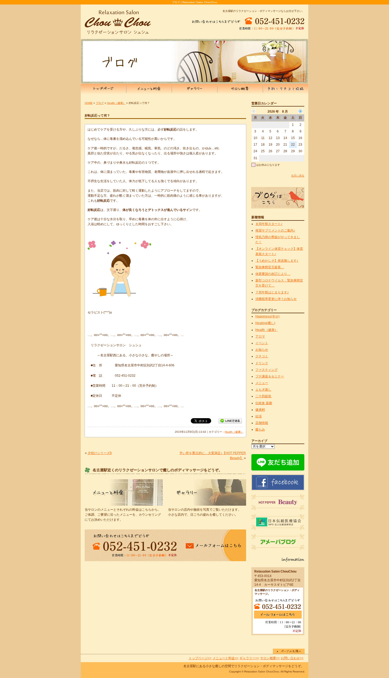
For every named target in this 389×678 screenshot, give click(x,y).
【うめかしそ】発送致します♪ (276, 260)
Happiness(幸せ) (267, 316)
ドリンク (261, 363)
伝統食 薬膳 (263, 403)
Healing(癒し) (265, 323)
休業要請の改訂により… (272, 274)
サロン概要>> (270, 658)
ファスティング (266, 370)
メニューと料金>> (225, 658)
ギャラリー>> (249, 658)
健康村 (260, 410)
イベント (261, 343)
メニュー (261, 383)
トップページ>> (200, 658)
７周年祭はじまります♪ (272, 292)
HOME (89, 103)
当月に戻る (297, 175)
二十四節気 (263, 396)
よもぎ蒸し (263, 389)
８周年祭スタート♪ (268, 224)
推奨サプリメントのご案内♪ (275, 230)
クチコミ (261, 356)
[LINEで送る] (230, 420)
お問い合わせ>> (292, 658)
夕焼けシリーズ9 (100, 453)
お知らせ (261, 350)
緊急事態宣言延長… (269, 267)
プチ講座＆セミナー (269, 376)
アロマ (260, 336)
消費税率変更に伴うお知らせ (276, 299)
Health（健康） (116, 103)
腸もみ (260, 429)
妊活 (258, 416)
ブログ (100, 103)
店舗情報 (261, 423)
